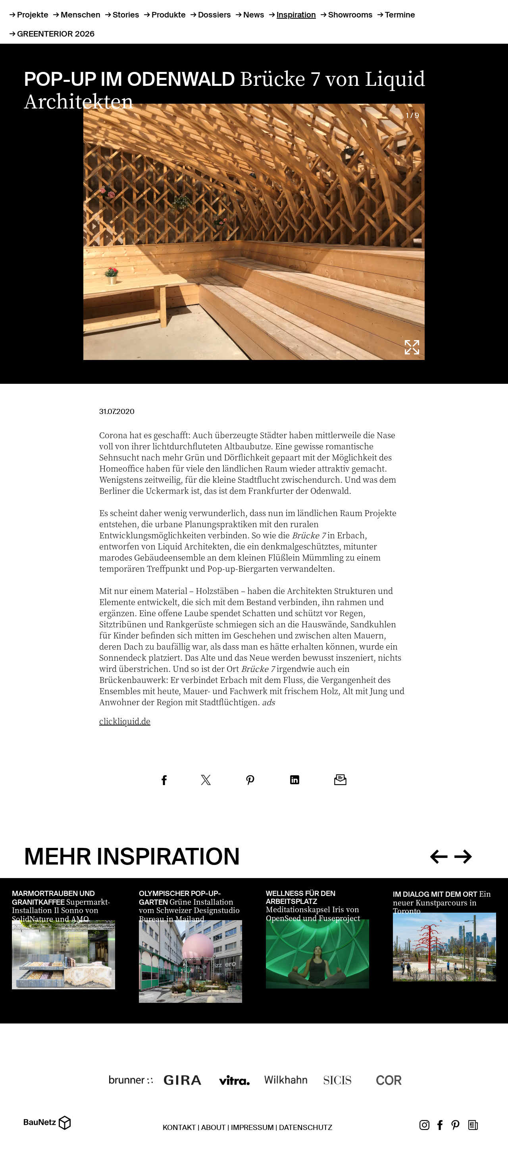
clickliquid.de (124, 721)
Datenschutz (305, 1127)
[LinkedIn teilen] (294, 780)
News (253, 15)
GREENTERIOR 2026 (55, 34)
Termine (400, 15)
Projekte (32, 15)
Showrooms (350, 15)
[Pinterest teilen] (250, 781)
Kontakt (179, 1127)
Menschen (80, 15)
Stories (126, 15)
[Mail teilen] (340, 780)
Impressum (252, 1127)
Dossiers (214, 15)
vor (463, 855)
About (213, 1127)
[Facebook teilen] (164, 781)
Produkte (169, 15)
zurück (438, 855)
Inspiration (296, 15)
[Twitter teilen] (206, 781)
